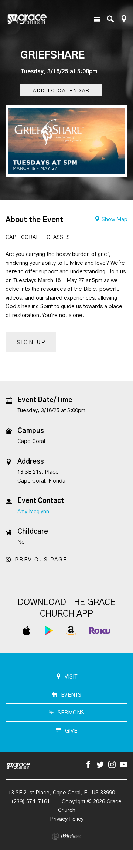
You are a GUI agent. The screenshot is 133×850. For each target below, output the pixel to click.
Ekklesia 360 (66, 836)
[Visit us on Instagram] (112, 765)
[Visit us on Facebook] (88, 765)
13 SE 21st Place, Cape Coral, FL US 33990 (61, 793)
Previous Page (41, 560)
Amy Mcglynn (33, 511)
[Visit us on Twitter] (100, 765)
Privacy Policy (66, 819)
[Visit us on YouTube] (123, 765)
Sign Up (31, 342)
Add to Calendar (61, 91)
